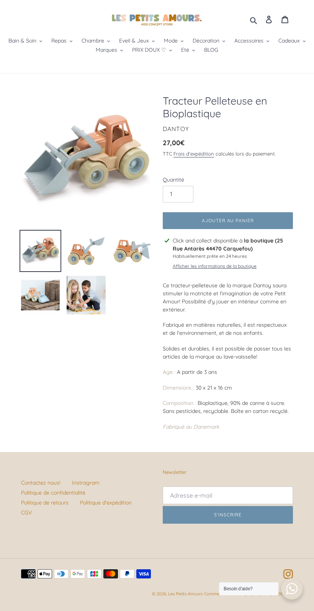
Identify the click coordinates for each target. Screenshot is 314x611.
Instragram (86, 482)
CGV (26, 512)
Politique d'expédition (106, 502)
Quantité (173, 179)
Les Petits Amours (185, 593)
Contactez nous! (41, 482)
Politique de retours (45, 502)
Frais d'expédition (193, 154)
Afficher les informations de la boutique (215, 266)
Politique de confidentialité (53, 492)
